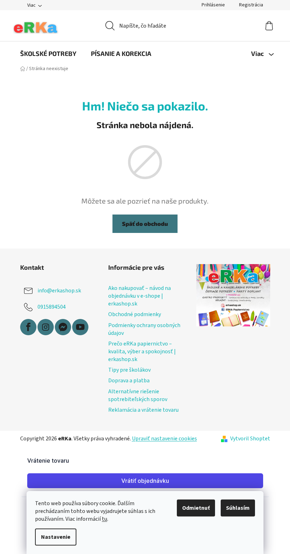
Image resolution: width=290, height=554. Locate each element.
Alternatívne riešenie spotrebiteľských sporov (137, 395)
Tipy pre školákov (129, 370)
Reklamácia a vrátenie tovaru (143, 410)
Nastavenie (55, 537)
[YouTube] (80, 327)
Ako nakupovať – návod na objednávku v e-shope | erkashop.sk (139, 296)
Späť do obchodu (145, 223)
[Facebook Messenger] (63, 327)
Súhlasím (238, 508)
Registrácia (251, 4)
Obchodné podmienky (134, 314)
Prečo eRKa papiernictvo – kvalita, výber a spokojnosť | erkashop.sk (142, 351)
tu (104, 519)
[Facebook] (28, 327)
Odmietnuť (196, 508)
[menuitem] (48, 53)
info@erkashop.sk (59, 291)
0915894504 (51, 307)
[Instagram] (45, 327)
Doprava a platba (129, 380)
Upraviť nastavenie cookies (164, 438)
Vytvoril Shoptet (250, 438)
